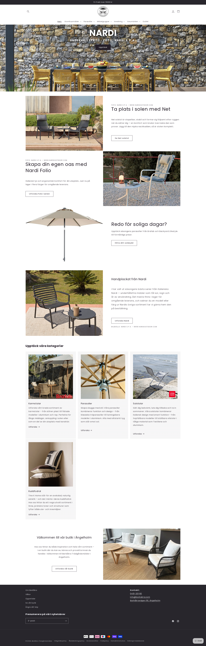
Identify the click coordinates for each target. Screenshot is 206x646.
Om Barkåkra (31, 590)
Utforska (32, 427)
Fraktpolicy (104, 641)
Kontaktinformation (118, 641)
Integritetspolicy (60, 641)
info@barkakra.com (140, 597)
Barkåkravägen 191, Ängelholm (145, 600)
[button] (28, 11)
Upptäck (103, 47)
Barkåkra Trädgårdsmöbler (42, 641)
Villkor (28, 594)
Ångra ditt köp (32, 607)
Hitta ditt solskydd (124, 243)
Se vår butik (31, 603)
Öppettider (30, 599)
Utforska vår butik (64, 568)
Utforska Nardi (122, 320)
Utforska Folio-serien (39, 194)
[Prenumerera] (65, 621)
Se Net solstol (122, 138)
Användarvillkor (92, 641)
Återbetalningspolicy (76, 641)
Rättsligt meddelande (135, 641)
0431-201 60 (136, 593)
